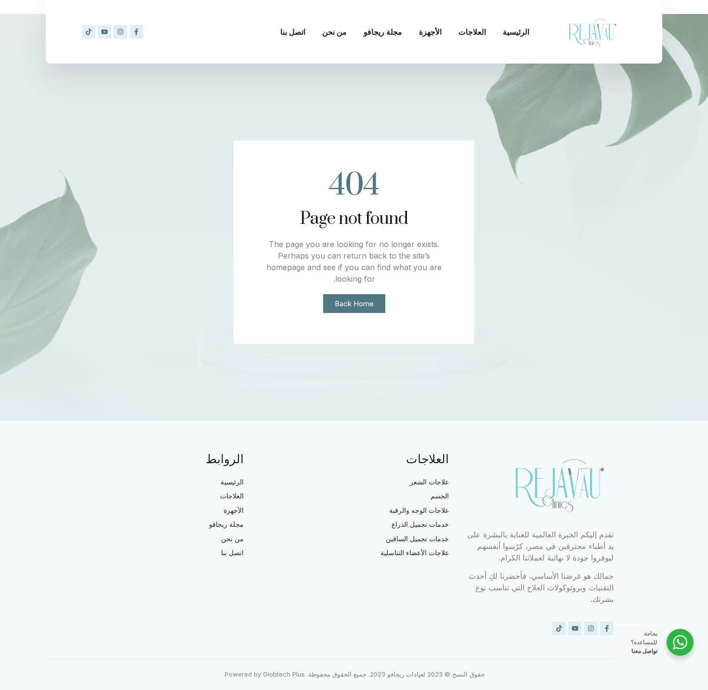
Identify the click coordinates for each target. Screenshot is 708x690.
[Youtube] (104, 32)
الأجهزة (430, 32)
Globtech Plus (284, 674)
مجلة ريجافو (383, 32)
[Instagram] (120, 32)
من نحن (334, 32)
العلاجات (472, 32)
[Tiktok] (88, 32)
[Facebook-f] (136, 32)
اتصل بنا (292, 32)
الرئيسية (516, 32)
